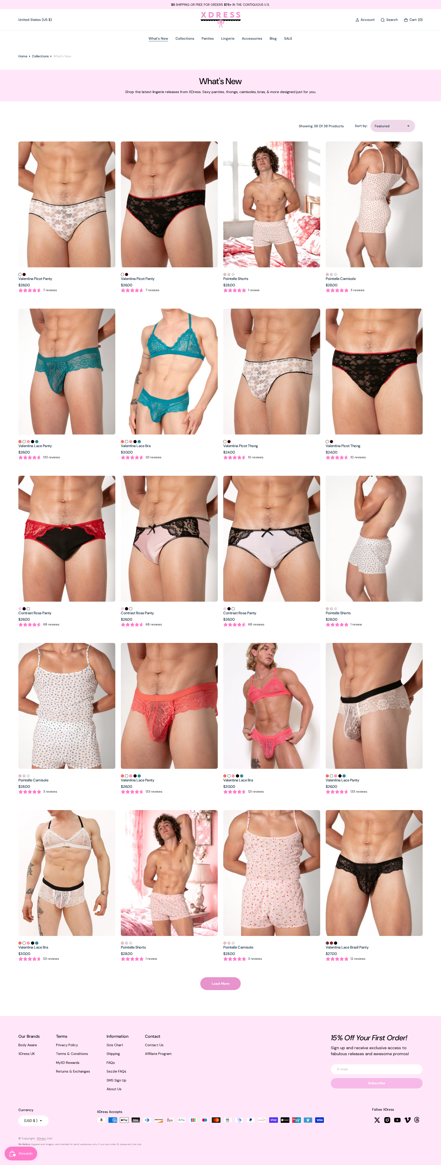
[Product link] (66, 204)
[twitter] (377, 1120)
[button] (365, 19)
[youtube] (397, 1120)
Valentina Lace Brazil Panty (347, 947)
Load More (220, 983)
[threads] (418, 1120)
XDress (41, 1138)
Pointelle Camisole (341, 278)
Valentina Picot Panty (35, 278)
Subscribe (376, 1083)
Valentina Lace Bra (135, 445)
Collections (40, 56)
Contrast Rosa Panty (34, 613)
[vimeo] (407, 1120)
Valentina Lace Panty (35, 445)
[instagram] (387, 1120)
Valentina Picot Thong (240, 445)
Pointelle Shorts (235, 278)
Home (22, 56)
